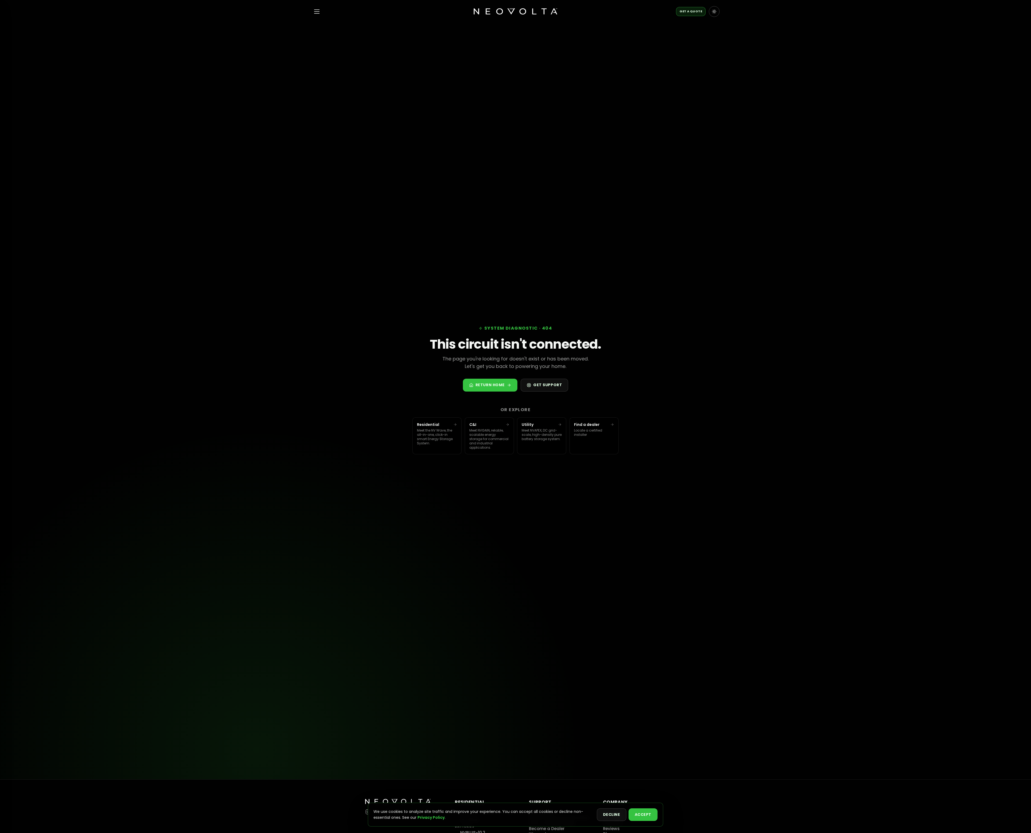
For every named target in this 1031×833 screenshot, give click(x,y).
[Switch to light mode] (714, 11)
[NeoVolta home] (515, 11)
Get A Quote (691, 11)
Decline (611, 814)
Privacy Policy (431, 817)
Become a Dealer (547, 828)
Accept (643, 814)
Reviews (611, 828)
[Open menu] (316, 11)
